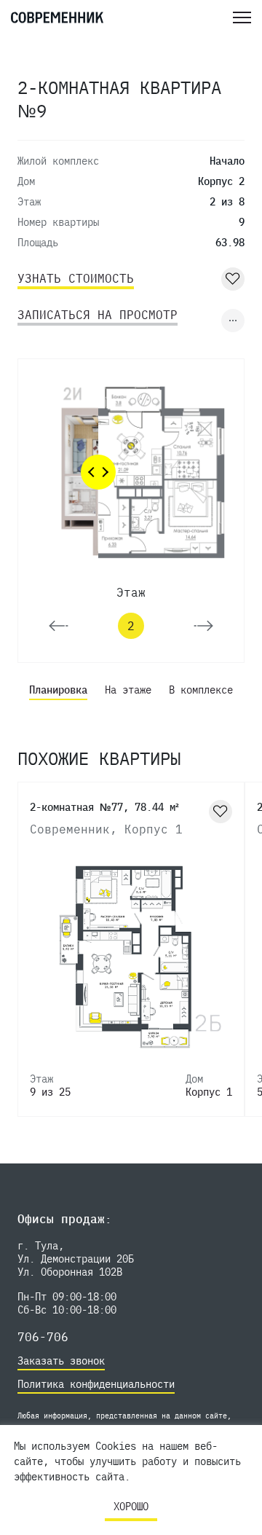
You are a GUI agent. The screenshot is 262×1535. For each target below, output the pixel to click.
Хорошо (131, 1506)
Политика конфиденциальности (96, 1384)
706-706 (42, 1337)
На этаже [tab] (128, 689)
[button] (58, 626)
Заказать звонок (61, 1360)
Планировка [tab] (58, 689)
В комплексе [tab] (201, 689)
